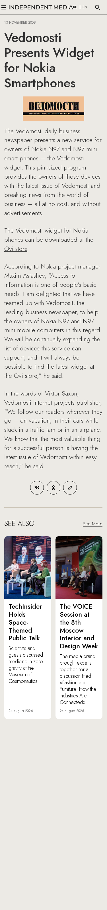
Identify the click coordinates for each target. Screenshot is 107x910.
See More (92, 523)
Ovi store (15, 248)
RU (75, 7)
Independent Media (41, 7)
